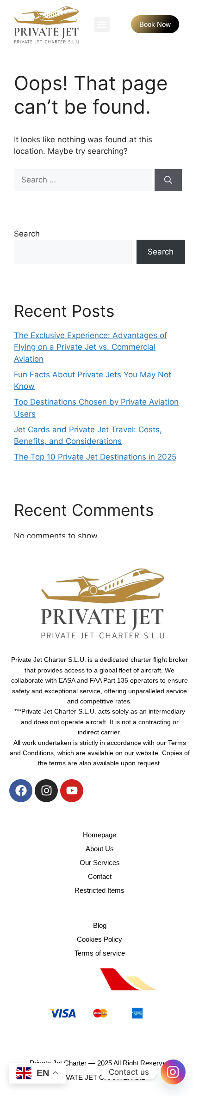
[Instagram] (46, 790)
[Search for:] (84, 179)
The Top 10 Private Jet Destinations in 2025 (95, 456)
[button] (102, 24)
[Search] (168, 180)
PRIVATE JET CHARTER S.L (99, 1077)
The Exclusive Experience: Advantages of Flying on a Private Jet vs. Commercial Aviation (90, 347)
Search (27, 233)
